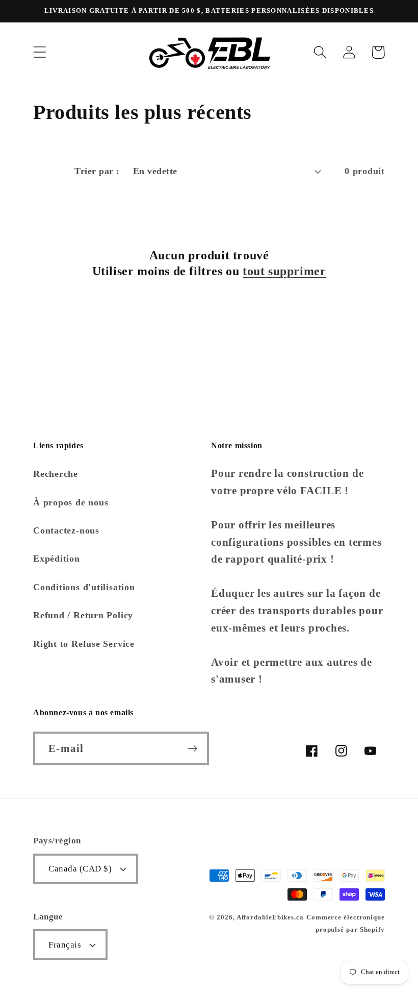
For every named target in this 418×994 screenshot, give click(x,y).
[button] (39, 52)
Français (64, 945)
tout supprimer (284, 271)
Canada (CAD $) (80, 869)
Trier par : (97, 171)
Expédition (56, 558)
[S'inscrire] (192, 749)
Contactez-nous (66, 530)
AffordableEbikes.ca (270, 917)
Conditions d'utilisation (84, 587)
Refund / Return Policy (83, 615)
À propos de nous (70, 502)
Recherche (55, 474)
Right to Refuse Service (84, 644)
